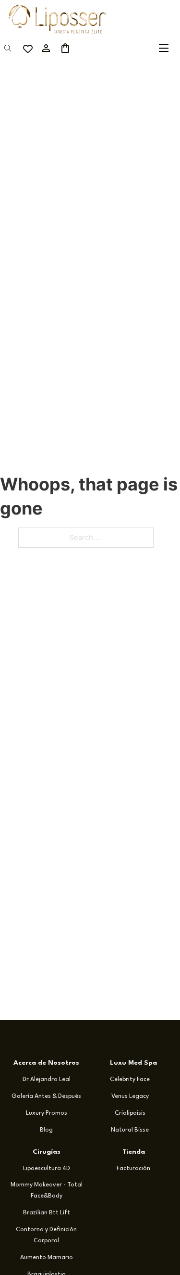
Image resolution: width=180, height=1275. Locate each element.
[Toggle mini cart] (65, 48)
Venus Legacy (130, 1096)
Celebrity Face (130, 1079)
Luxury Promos (46, 1113)
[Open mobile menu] (163, 48)
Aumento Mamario (46, 1258)
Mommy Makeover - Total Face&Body (47, 1190)
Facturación (133, 1169)
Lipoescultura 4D (46, 1169)
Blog (46, 1130)
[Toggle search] (7, 48)
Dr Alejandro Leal (47, 1079)
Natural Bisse (130, 1130)
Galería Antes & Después (46, 1096)
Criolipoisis (130, 1113)
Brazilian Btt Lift (46, 1213)
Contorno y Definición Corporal (46, 1235)
